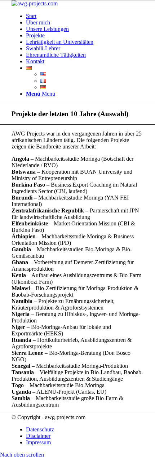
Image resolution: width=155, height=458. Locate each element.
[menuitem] (84, 16)
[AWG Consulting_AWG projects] (35, 3)
